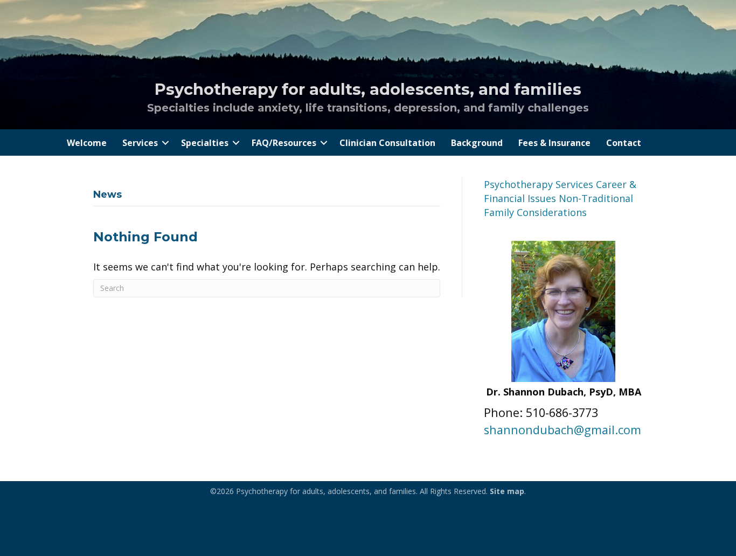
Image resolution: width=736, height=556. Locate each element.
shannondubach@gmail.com (562, 429)
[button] (165, 143)
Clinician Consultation (387, 143)
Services (140, 143)
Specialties (204, 143)
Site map (507, 491)
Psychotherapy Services (538, 184)
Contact (623, 143)
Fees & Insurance (554, 143)
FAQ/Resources (284, 143)
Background (477, 143)
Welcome (87, 143)
